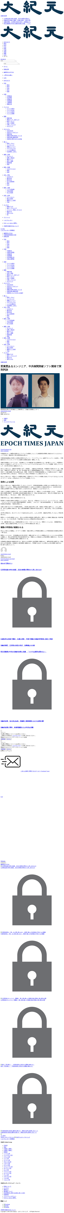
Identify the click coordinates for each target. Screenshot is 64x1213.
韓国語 (5, 1152)
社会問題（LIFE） (12, 151)
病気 (8, 170)
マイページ (7, 217)
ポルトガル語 (7, 1161)
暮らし (5, 142)
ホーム (5, 66)
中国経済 (9, 99)
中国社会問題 (10, 252)
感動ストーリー (11, 146)
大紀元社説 (10, 130)
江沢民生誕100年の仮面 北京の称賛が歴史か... (17, 18)
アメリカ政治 (10, 108)
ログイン (9, 739)
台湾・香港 (10, 273)
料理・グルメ (10, 143)
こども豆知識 (10, 189)
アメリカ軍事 (10, 113)
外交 (8, 89)
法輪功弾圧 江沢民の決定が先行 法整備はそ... (17, 22)
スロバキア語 (7, 1176)
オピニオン (7, 129)
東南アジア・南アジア (13, 119)
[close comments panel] (1, 731)
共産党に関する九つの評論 (14, 139)
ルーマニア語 (7, 1173)
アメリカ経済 (10, 112)
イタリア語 (7, 1163)
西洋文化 (9, 180)
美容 (8, 164)
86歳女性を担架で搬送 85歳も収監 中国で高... (17, 20)
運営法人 (6, 1189)
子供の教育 (10, 191)
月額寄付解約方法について (11, 226)
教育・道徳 (7, 187)
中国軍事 (9, 101)
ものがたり (10, 176)
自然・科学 (7, 195)
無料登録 (3, 739)
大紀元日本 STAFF (6, 411)
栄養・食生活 (10, 157)
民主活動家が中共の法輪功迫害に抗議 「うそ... (17, 23)
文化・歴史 (7, 175)
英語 (5, 1147)
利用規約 (6, 1194)
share (2, 451)
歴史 (8, 183)
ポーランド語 (7, 1168)
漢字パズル (10, 213)
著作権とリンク (8, 1191)
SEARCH (3, 59)
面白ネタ (9, 211)
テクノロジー (10, 197)
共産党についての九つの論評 (15, 293)
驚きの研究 (10, 198)
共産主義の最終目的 (12, 137)
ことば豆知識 (10, 320)
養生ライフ (10, 159)
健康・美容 (7, 154)
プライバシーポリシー (10, 1196)
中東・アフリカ (11, 124)
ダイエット (10, 156)
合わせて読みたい (6, 563)
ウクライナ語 (7, 1171)
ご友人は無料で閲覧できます (29, 771)
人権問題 (9, 102)
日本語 (5, 1145)
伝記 (8, 185)
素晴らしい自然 (11, 200)
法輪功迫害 (4, 15)
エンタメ (6, 205)
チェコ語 (6, 1175)
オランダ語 (7, 1165)
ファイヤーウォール (9, 421)
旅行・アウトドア (12, 208)
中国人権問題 (10, 259)
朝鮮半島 (9, 118)
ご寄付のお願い (8, 75)
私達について (7, 1186)
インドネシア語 (8, 1155)
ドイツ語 (6, 1158)
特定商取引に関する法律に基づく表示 (14, 1193)
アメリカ (6, 107)
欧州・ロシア (10, 121)
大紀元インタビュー (12, 132)
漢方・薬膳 (10, 161)
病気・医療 (7, 167)
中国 (5, 50)
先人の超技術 (10, 181)
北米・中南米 (10, 123)
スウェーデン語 (8, 1166)
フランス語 (7, 1157)
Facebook (43, 771)
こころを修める (11, 150)
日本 (5, 83)
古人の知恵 (10, 192)
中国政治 (9, 96)
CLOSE (3, 229)
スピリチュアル (11, 148)
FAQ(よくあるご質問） (10, 1198)
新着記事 (6, 69)
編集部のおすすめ (9, 72)
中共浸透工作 (10, 257)
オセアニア (10, 126)
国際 (5, 53)
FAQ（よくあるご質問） (10, 223)
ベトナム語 (7, 1153)
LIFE (5, 55)
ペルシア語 (7, 1179)
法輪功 (5, 418)
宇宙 (8, 202)
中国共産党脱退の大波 (10, 234)
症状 (8, 172)
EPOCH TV (7, 42)
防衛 (5, 48)
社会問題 (9, 97)
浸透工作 (9, 104)
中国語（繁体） (8, 1150)
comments (6, 451)
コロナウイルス (11, 169)
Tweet (47, 771)
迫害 (5, 420)
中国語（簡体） (8, 1148)
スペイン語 (7, 1160)
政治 (5, 43)
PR (7, 214)
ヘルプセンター (8, 220)
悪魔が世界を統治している (14, 135)
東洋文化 (9, 178)
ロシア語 (6, 1170)
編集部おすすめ (8, 233)
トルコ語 (6, 1178)
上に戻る (3, 1135)
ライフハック (10, 145)
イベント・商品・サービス (14, 209)
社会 (5, 47)
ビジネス (6, 1188)
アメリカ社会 (10, 110)
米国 (5, 51)
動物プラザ (10, 206)
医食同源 (9, 162)
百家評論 (9, 134)
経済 (5, 45)
